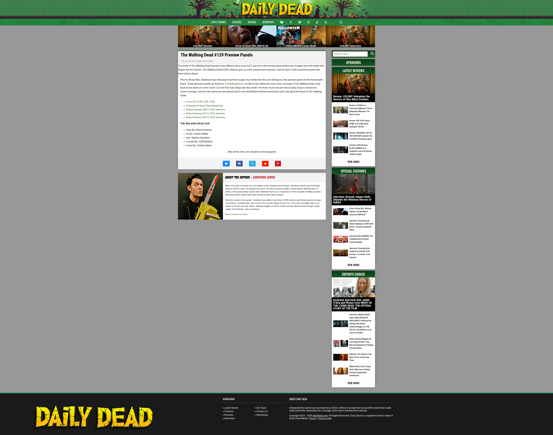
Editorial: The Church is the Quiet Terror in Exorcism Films (360, 357)
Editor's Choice (353, 274)
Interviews (268, 22)
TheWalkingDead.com (236, 84)
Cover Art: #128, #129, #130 (200, 101)
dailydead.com (320, 415)
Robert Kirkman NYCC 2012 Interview (205, 113)
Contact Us (262, 411)
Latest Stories (218, 22)
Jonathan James (204, 61)
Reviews (252, 22)
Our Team (261, 408)
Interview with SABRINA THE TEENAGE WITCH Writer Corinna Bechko (361, 239)
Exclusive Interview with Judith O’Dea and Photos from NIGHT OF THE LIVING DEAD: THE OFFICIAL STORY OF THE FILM (352, 304)
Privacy (313, 418)
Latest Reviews (353, 70)
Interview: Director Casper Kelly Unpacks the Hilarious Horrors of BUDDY (352, 199)
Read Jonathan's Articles (236, 214)
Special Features (353, 170)
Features (237, 22)
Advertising (262, 415)
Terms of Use (325, 418)
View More (353, 162)
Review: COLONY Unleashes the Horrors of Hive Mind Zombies (351, 98)
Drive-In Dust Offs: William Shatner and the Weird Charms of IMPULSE (360, 211)
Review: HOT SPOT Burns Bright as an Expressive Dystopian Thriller (359, 123)
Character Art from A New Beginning (204, 105)
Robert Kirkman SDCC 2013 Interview (205, 117)
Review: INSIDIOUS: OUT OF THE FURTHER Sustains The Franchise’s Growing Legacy (360, 136)
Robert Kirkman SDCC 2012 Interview (205, 109)
